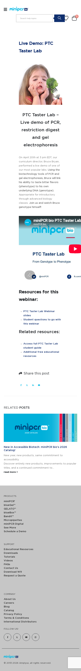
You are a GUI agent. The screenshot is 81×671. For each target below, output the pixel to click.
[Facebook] (7, 637)
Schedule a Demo (15, 531)
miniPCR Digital (14, 524)
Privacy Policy (13, 614)
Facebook (21, 385)
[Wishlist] (66, 18)
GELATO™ (10, 509)
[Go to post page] (40, 428)
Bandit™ (9, 516)
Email (39, 385)
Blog (7, 607)
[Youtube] (26, 637)
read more (10, 472)
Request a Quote (15, 575)
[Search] (59, 18)
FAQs (7, 564)
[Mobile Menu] (7, 9)
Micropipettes (13, 520)
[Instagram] (35, 637)
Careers (9, 603)
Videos (8, 560)
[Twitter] (17, 637)
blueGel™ (9, 505)
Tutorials (9, 557)
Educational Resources (18, 549)
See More (10, 528)
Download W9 (13, 572)
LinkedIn (33, 385)
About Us (10, 599)
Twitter (27, 385)
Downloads (11, 553)
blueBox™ (10, 512)
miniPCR (9, 501)
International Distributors (20, 622)
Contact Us (11, 568)
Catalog (9, 610)
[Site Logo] (18, 9)
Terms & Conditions (16, 618)
